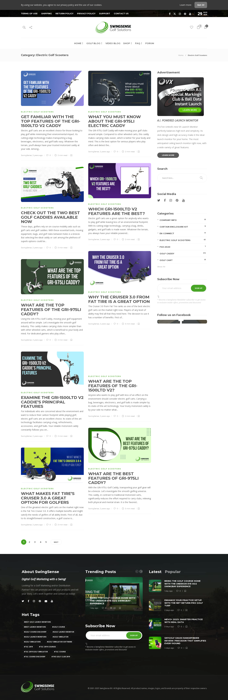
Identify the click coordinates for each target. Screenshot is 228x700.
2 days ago (169, 610)
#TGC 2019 (28, 647)
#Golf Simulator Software (59, 642)
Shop (126, 43)
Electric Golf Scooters (37, 112)
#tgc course (60, 652)
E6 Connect (183, 233)
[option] (114, 595)
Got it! (200, 4)
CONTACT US (121, 13)
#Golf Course (58, 627)
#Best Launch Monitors (35, 627)
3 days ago (169, 626)
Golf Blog (93, 43)
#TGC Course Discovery (34, 657)
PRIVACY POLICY (86, 13)
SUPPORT (104, 13)
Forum (149, 43)
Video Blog (112, 43)
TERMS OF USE (29, 13)
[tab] (155, 571)
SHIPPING (46, 13)
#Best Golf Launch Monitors (37, 622)
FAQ (137, 43)
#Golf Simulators (32, 642)
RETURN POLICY (64, 13)
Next (56, 542)
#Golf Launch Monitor (63, 632)
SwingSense (26, 155)
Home (77, 43)
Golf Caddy (183, 253)
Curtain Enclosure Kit (183, 226)
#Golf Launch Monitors (35, 637)
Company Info (183, 219)
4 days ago (169, 648)
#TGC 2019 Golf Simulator (36, 652)
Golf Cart (183, 259)
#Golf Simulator (60, 637)
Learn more (186, 4)
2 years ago (38, 155)
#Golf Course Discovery (35, 632)
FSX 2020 (183, 246)
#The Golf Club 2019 (60, 657)
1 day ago (94, 608)
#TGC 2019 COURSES (47, 647)
